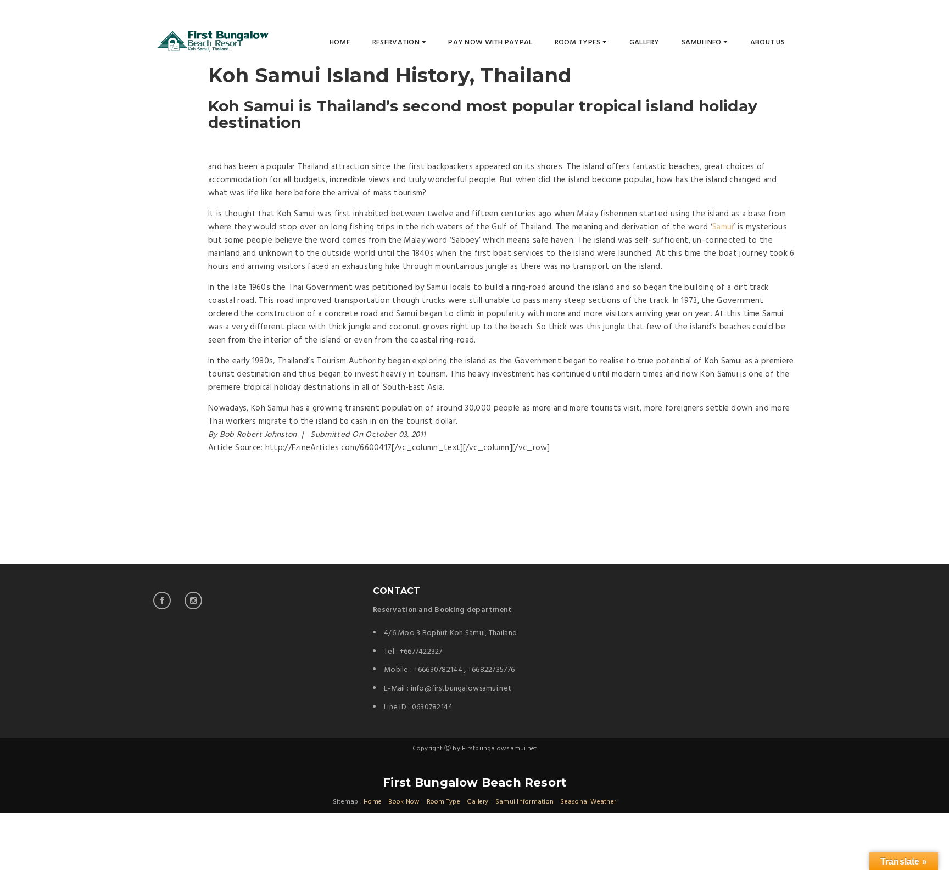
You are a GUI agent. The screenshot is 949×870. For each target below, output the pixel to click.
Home (340, 42)
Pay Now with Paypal (490, 42)
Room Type (443, 801)
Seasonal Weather (588, 801)
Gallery (644, 42)
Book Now (404, 801)
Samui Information (524, 801)
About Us (767, 42)
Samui (723, 227)
